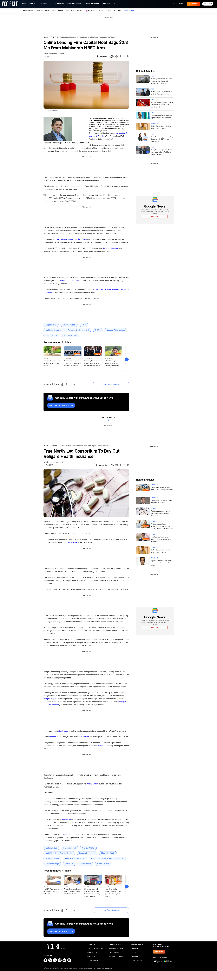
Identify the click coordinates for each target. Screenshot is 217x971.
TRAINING (134, 956)
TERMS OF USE (115, 944)
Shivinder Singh (52, 864)
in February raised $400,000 (71, 280)
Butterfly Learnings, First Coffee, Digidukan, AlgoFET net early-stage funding (162, 139)
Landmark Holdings (87, 853)
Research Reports (75, 4)
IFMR (83, 325)
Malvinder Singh (107, 853)
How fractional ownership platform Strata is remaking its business (161, 539)
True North (69, 864)
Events (32, 4)
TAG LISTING (114, 952)
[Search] (174, 4)
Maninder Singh (52, 858)
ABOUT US (91, 944)
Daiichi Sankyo (92, 784)
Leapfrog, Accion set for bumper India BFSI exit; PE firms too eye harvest (92, 363)
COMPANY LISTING (116, 948)
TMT (52, 37)
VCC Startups (51, 335)
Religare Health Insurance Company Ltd (107, 858)
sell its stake (72, 542)
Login (181, 4)
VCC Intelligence (92, 4)
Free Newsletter (109, 4)
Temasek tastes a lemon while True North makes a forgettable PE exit (72, 891)
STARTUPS (117, 10)
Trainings (43, 4)
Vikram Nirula (85, 864)
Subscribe (193, 4)
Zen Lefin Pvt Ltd (70, 335)
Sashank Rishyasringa (115, 330)
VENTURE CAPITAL (43, 10)
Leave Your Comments (111, 384)
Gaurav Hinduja (69, 325)
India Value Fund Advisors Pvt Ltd (59, 853)
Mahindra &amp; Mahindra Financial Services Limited (67, 330)
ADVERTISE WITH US (95, 948)
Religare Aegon (50, 699)
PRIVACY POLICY (93, 960)
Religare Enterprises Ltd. (75, 858)
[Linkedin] (128, 57)
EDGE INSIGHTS (137, 960)
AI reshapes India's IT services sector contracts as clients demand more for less (161, 81)
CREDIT (60, 10)
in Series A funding (110, 248)
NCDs (97, 330)
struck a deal (63, 731)
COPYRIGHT (91, 956)
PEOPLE (79, 10)
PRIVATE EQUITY (28, 10)
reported (52, 737)
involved (101, 746)
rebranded (67, 834)
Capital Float (51, 325)
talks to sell (85, 737)
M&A (54, 10)
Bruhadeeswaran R (55, 462)
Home (46, 37)
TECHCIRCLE (136, 948)
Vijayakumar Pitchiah (55, 54)
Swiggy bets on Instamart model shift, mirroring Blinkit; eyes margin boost (162, 104)
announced (66, 819)
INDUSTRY (69, 10)
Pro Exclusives (58, 4)
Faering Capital (69, 848)
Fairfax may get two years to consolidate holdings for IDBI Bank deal (160, 513)
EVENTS (134, 952)
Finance (154, 123)
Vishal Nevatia (103, 864)
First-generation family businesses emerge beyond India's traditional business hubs (162, 526)
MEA (210, 4)
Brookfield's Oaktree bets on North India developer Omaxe (52, 363)
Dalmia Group (51, 848)
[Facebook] (120, 57)
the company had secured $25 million (72, 239)
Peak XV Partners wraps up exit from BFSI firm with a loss (52, 891)
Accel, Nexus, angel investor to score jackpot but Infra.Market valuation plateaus (161, 152)
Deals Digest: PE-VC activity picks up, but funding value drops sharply (162, 489)
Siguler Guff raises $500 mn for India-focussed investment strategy (161, 563)
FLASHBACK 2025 (105, 10)
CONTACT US (92, 952)
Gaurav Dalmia (88, 848)
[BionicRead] (112, 56)
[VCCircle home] (10, 4)
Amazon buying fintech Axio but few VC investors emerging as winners (72, 363)
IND (205, 4)
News (24, 4)
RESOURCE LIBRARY (116, 956)
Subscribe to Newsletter (61, 405)
